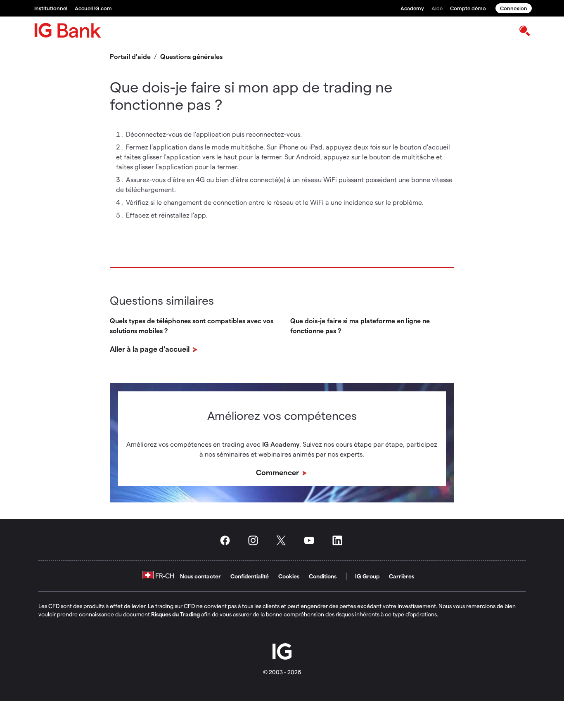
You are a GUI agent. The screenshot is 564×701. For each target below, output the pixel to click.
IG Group (367, 576)
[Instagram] (255, 540)
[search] (524, 30)
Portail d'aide (130, 56)
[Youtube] (311, 540)
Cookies (288, 576)
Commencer (278, 472)
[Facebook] (227, 540)
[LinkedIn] (339, 540)
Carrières (401, 576)
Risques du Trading (175, 614)
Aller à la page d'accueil (150, 348)
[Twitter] (283, 540)
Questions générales (191, 56)
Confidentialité (249, 576)
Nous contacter (200, 576)
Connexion (513, 8)
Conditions (323, 576)
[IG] (67, 30)
